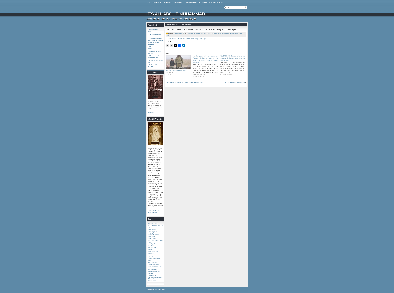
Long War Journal (152, 247)
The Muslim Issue (152, 269)
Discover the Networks (154, 234)
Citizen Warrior (152, 229)
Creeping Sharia (152, 233)
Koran (209, 33)
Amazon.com (151, 112)
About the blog (157, 2)
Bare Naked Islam (152, 223)
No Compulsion (152, 255)
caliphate (190, 33)
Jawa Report (151, 244)
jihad (205, 33)
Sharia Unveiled (152, 262)
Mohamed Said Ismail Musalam (220, 33)
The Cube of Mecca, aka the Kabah (235, 82)
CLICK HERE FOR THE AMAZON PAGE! (154, 211)
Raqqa (236, 33)
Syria (167, 35)
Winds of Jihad (152, 281)
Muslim (232, 33)
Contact (204, 2)
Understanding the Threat (155, 277)
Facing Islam (151, 236)
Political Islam (151, 257)
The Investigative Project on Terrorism (154, 267)
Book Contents (179, 2)
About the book (167, 2)
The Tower (150, 273)
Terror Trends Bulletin (153, 264)
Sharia (240, 33)
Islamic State (199, 33)
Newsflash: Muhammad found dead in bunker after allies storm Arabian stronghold (155, 41)
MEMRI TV (150, 249)
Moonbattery (151, 253)
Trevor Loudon (152, 275)
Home (148, 2)
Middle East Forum (153, 251)
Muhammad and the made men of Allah (154, 57)
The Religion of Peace (154, 271)
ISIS (195, 33)
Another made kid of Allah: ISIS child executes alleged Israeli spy (186, 39)
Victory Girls (151, 279)
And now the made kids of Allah (176, 70)
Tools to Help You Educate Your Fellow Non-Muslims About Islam (185, 82)
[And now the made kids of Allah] (178, 62)
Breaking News (178, 33)
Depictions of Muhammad (193, 2)
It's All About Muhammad (175, 14)
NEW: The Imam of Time (216, 2)
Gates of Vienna (152, 238)
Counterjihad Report (153, 231)
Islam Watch (151, 246)
